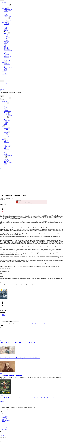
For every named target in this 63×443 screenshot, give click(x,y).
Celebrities (5, 28)
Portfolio (1, 395)
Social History (6, 59)
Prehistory (5, 43)
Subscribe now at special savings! (42, 285)
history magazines (29, 410)
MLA (4, 321)
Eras (2, 31)
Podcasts (3, 72)
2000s (7, 34)
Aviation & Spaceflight (7, 145)
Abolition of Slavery (9, 20)
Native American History (8, 60)
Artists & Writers (6, 27)
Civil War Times (6, 65)
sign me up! (2, 435)
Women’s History (6, 47)
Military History (6, 53)
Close (2, 81)
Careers (3, 428)
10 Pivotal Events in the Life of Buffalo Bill (11, 375)
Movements (6, 112)
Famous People (4, 22)
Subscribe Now (4, 2)
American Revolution (7, 10)
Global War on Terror (7, 16)
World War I (6, 106)
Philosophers (6, 30)
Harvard (6, 321)
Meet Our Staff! (4, 429)
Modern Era (6, 33)
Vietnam (5, 68)
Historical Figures (6, 57)
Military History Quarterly (8, 67)
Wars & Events (4, 8)
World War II (6, 70)
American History (6, 63)
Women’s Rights (8, 113)
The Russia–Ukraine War (8, 9)
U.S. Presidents (6, 23)
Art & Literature (6, 54)
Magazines (3, 62)
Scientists (5, 29)
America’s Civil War (7, 64)
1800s (7, 36)
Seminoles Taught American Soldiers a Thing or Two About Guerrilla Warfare (20, 358)
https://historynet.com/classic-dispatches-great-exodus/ (40, 323)
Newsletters (4, 71)
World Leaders (6, 24)
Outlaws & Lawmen (7, 120)
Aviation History (6, 159)
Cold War (5, 13)
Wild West (5, 69)
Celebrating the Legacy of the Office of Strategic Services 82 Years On (17, 342)
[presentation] (8, 8)
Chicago (14, 321)
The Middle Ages (6, 41)
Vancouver (10, 321)
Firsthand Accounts (7, 49)
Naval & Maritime (7, 51)
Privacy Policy (4, 73)
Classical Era (6, 42)
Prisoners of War (6, 48)
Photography (6, 152)
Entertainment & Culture (8, 56)
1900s (7, 35)
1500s (7, 40)
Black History (6, 45)
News (5, 55)
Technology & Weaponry (8, 50)
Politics (5, 52)
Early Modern (6, 37)
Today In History (4, 6)
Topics (3, 44)
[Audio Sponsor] (39, 202)
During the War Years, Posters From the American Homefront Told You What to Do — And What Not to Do (27, 397)
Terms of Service (4, 74)
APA (1, 321)
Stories (1, 340)
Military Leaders (6, 119)
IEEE (17, 321)
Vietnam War (6, 15)
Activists (5, 26)
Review (1, 355)
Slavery (5, 46)
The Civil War (6, 11)
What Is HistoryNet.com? (6, 427)
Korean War (6, 14)
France (3, 314)
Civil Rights (8, 19)
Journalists (3, 315)
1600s (7, 39)
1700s (7, 38)
